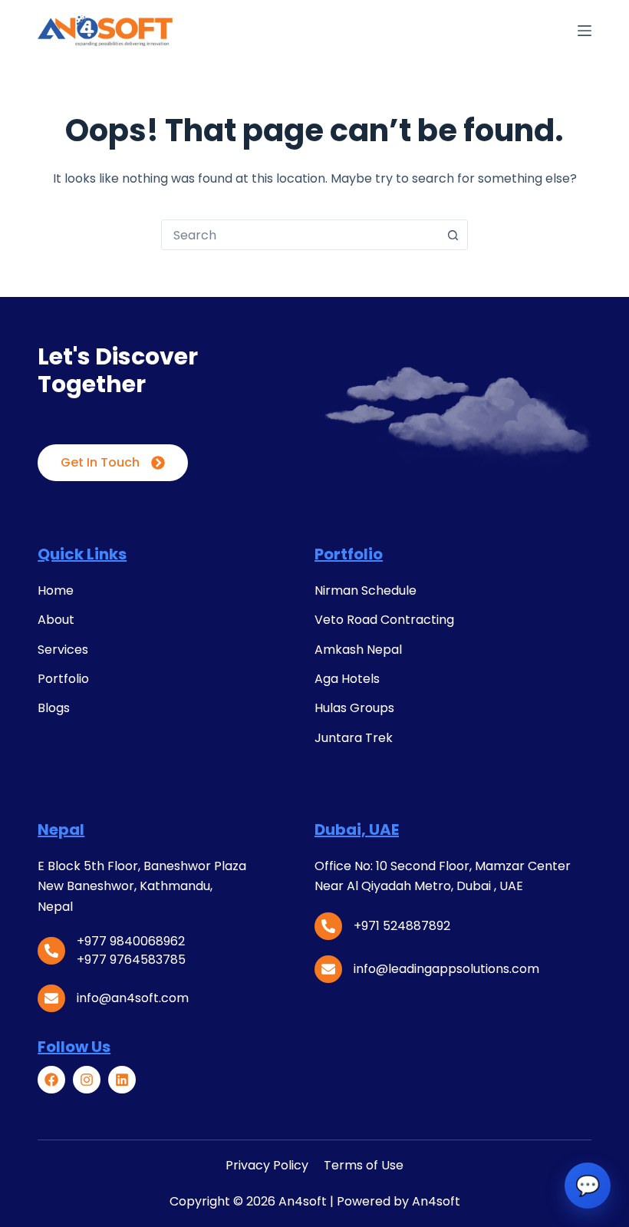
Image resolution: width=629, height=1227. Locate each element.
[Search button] (452, 234)
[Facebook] (51, 1079)
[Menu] (584, 31)
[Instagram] (86, 1079)
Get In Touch (100, 462)
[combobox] (300, 234)
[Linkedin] (122, 1079)
